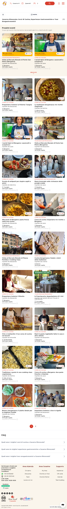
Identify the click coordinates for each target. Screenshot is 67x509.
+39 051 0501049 (9, 476)
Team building (60, 480)
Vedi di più (33, 72)
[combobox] (16, 3)
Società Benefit (24, 505)
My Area (44, 470)
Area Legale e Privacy (6, 507)
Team (28, 477)
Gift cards (60, 474)
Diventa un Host (45, 474)
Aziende (59, 477)
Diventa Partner (44, 477)
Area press (28, 474)
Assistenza (60, 470)
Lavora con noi (28, 480)
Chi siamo (28, 470)
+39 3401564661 (8, 474)
